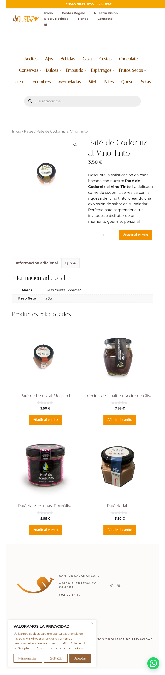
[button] (75, 144)
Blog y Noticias (56, 19)
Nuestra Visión (106, 13)
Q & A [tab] (70, 263)
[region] (52, 643)
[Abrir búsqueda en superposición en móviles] (82, 101)
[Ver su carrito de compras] (46, 24)
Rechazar (56, 658)
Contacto (105, 19)
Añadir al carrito (135, 235)
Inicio (48, 13)
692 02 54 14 (69, 594)
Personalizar (28, 658)
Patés (29, 131)
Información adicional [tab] (37, 263)
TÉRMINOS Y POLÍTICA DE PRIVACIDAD (119, 639)
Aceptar (80, 658)
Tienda (83, 19)
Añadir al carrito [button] (45, 419)
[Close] (92, 623)
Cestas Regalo (73, 13)
